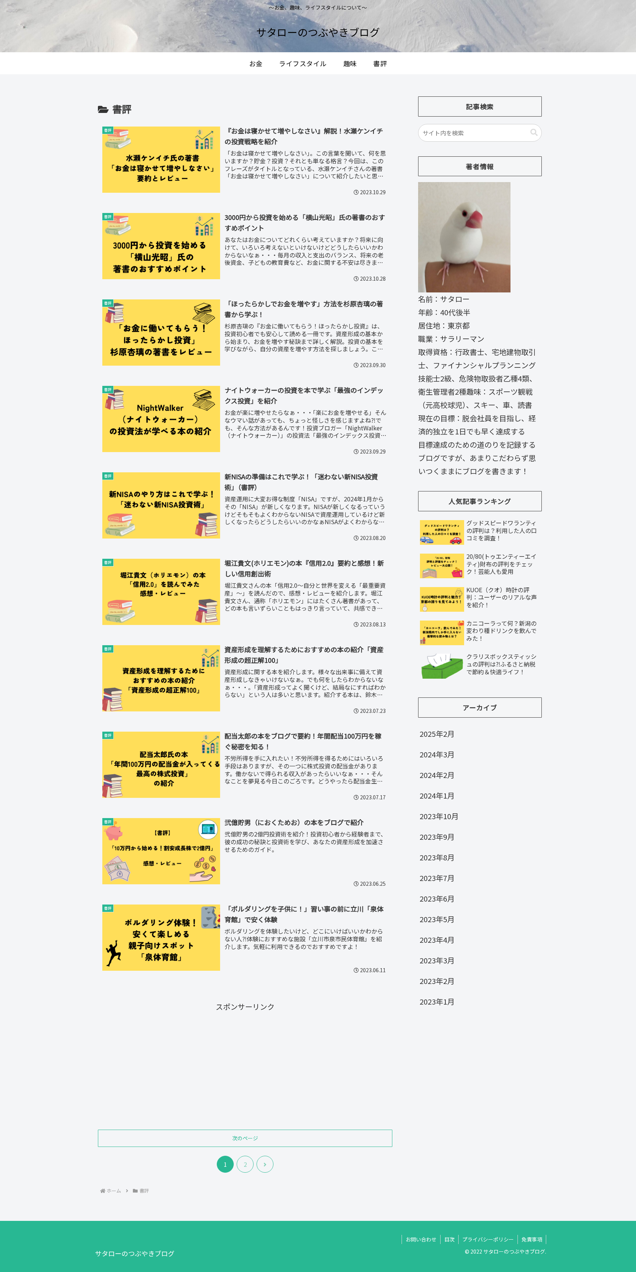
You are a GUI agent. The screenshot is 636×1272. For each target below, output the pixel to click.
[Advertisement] (245, 1064)
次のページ (245, 1138)
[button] (534, 132)
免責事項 (532, 1239)
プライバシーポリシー (488, 1239)
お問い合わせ (421, 1239)
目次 (449, 1239)
